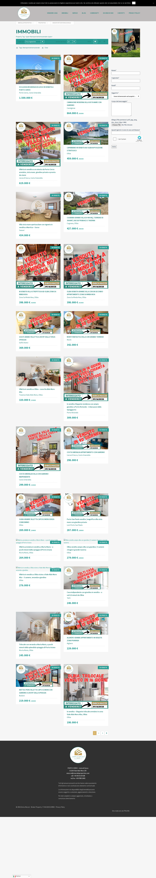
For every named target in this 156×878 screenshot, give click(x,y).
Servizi (75, 13)
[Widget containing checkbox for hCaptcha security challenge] (127, 139)
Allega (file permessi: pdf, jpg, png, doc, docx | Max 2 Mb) (125, 125)
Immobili (65, 13)
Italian (18, 876)
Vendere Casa (52, 13)
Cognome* (115, 78)
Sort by (21, 42)
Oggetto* (124, 94)
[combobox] (34, 41)
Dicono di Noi (108, 13)
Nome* (113, 70)
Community (94, 13)
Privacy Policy (134, 13)
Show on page (61, 42)
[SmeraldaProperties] (24, 13)
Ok (134, 3)
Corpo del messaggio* (119, 101)
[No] (153, 3)
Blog (84, 13)
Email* (113, 85)
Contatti (121, 13)
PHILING (126, 811)
